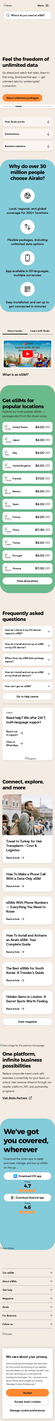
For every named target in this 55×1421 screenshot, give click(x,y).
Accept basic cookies (27, 1401)
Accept (27, 1392)
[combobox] (27, 15)
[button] (47, 5)
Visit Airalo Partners (14, 1098)
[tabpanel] (27, 358)
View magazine (27, 1021)
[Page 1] (8, 106)
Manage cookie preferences (27, 1410)
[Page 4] (46, 106)
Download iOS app (29, 1176)
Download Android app (30, 1197)
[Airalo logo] (10, 5)
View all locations (27, 581)
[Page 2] (21, 106)
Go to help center (27, 696)
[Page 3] (34, 106)
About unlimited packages (22, 98)
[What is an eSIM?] (27, 354)
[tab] (15, 330)
